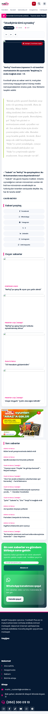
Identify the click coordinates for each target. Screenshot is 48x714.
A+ (11, 34)
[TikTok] (15, 709)
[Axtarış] (39, 4)
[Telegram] (32, 709)
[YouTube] (21, 709)
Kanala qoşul (15, 599)
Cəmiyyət (43, 10)
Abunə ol (24, 568)
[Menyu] (44, 4)
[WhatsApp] (26, 709)
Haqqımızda (9, 670)
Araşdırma (33, 10)
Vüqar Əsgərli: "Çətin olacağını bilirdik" (22, 401)
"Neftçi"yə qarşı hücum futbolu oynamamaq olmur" (19, 327)
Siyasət (13, 10)
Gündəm (4, 10)
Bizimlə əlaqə (10, 678)
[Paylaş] (15, 34)
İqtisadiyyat (22, 10)
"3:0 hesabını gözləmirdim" (17, 364)
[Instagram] (3, 709)
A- (6, 34)
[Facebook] (9, 709)
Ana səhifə (9, 666)
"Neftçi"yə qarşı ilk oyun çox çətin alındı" (23, 289)
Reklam (7, 674)
